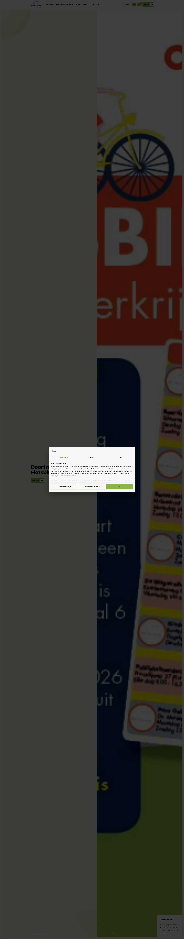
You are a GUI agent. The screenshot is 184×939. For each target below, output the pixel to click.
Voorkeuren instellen (91, 486)
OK (119, 486)
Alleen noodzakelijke (64, 486)
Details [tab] (92, 457)
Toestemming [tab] (63, 457)
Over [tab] (120, 457)
